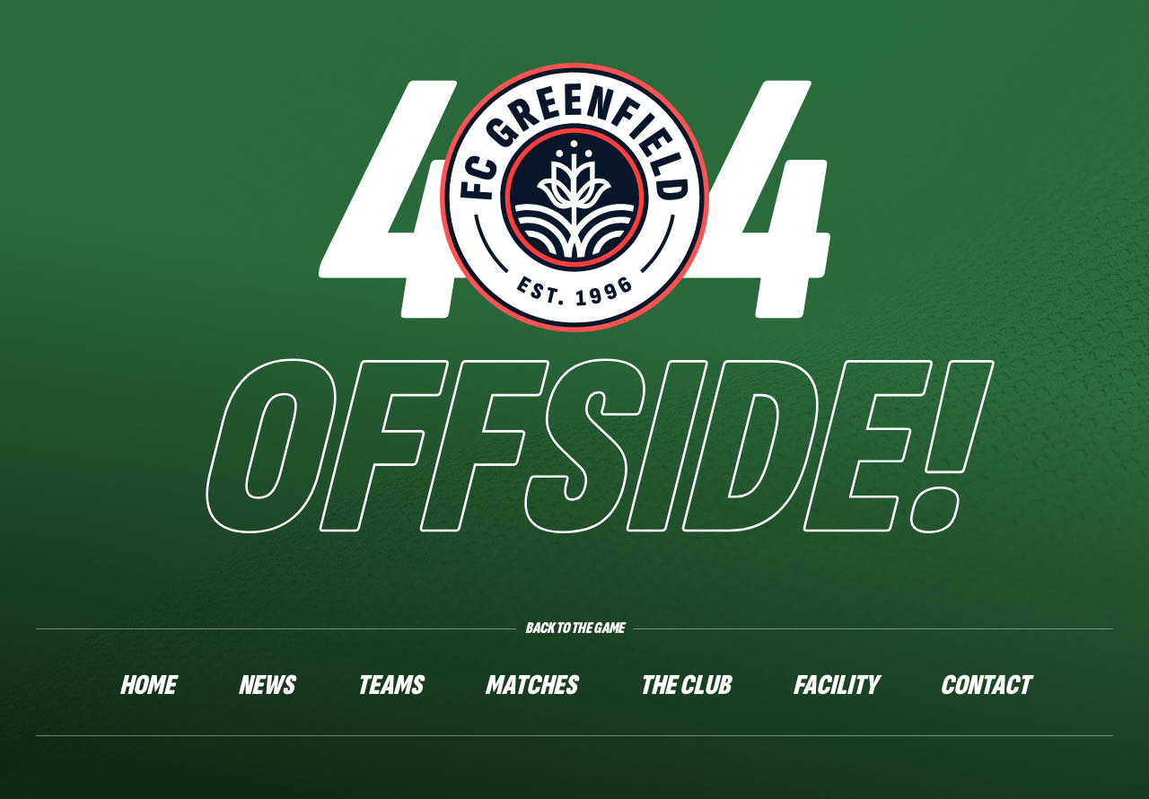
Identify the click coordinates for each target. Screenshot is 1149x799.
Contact (985, 685)
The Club (684, 685)
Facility (835, 685)
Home (147, 685)
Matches (530, 685)
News (266, 685)
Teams (389, 685)
